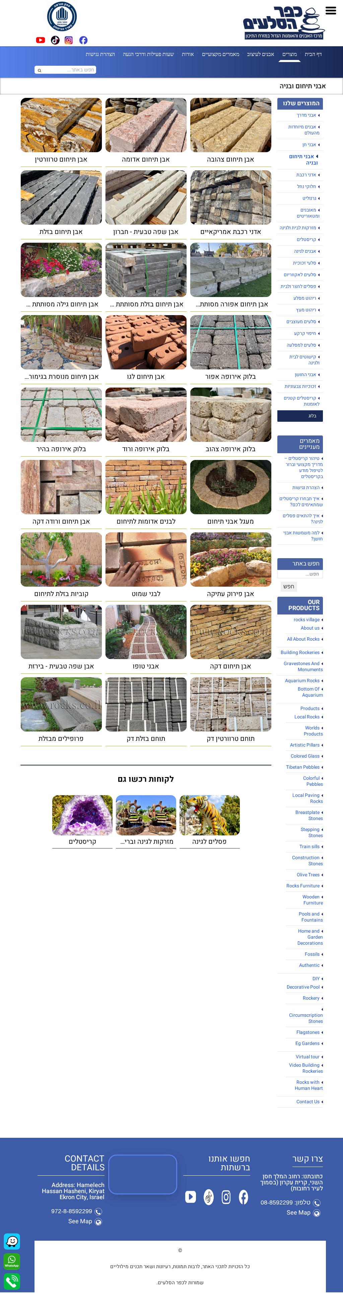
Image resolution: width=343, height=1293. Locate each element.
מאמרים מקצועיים (220, 54)
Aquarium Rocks (302, 680)
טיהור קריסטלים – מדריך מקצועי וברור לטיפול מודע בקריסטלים (303, 467)
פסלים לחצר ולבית (298, 286)
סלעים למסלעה (301, 345)
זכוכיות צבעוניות (300, 386)
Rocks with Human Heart (309, 1085)
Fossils (312, 954)
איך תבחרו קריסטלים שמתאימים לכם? (301, 501)
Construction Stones (307, 860)
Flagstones (308, 1032)
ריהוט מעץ (306, 309)
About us (310, 628)
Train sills (309, 846)
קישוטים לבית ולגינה (304, 359)
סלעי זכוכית (304, 263)
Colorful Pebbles (313, 781)
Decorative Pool (303, 987)
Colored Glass (305, 756)
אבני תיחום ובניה (303, 160)
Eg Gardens (307, 1043)
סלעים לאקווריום (300, 274)
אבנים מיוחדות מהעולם (304, 129)
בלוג (312, 415)
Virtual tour (308, 1056)
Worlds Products (313, 731)
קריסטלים (306, 239)
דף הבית (313, 54)
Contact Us (308, 1101)
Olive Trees (308, 874)
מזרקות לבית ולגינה (298, 227)
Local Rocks (307, 716)
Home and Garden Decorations (310, 937)
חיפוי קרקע (305, 333)
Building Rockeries (300, 652)
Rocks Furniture (303, 885)
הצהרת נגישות (100, 54)
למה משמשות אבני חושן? (303, 535)
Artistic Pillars (305, 745)
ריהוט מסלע (304, 298)
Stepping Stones (312, 832)
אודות (188, 54)
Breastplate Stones (309, 815)
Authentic (309, 965)
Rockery (311, 998)
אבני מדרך (306, 115)
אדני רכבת (306, 174)
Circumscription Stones (306, 1018)
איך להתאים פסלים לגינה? (303, 518)
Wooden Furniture (312, 899)
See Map (299, 1212)
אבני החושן (305, 374)
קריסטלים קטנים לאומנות (302, 401)
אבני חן (309, 144)
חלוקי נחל (306, 186)
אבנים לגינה (305, 251)
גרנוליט (309, 198)
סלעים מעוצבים (301, 321)
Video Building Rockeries (306, 1068)
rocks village (307, 619)
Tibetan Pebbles (303, 767)
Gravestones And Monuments (303, 666)
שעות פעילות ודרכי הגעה (148, 54)
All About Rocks (303, 639)
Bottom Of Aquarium (310, 692)
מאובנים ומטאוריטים (308, 213)
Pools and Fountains (311, 917)
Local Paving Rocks (307, 798)
